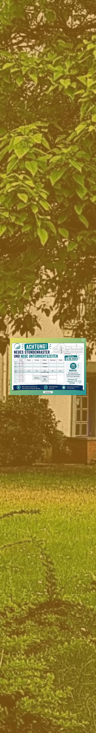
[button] (83, 340)
